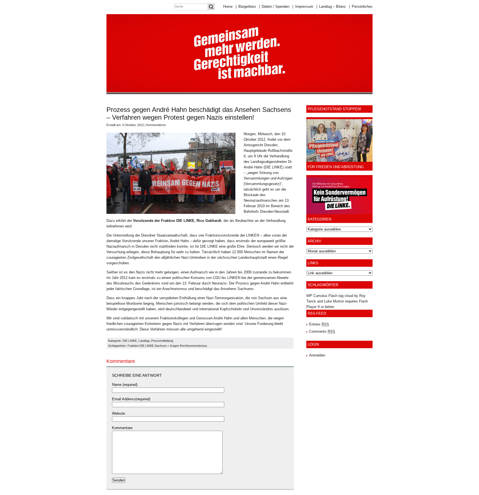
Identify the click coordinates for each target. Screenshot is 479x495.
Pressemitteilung (162, 340)
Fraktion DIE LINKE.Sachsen (147, 345)
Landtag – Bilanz (331, 6)
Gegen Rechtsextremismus (188, 345)
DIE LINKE (130, 340)
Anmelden (317, 355)
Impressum (302, 6)
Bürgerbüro (246, 6)
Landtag (144, 340)
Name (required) (124, 385)
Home (228, 6)
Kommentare (122, 428)
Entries (319, 324)
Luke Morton (334, 301)
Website (118, 413)
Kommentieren (156, 125)
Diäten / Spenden (274, 6)
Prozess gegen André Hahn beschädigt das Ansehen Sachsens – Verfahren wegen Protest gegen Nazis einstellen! (198, 113)
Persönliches (361, 6)
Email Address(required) (131, 399)
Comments (322, 331)
